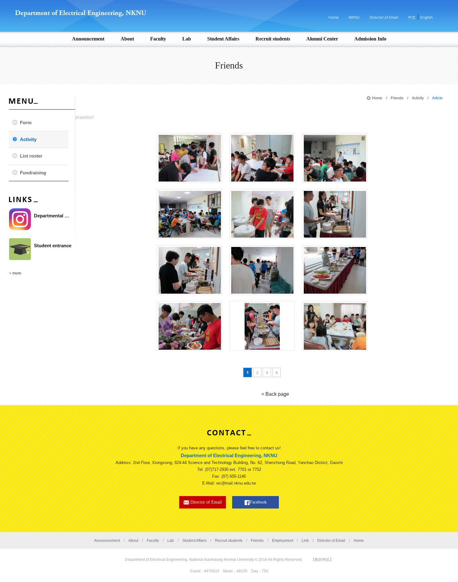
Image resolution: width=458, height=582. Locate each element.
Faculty (153, 540)
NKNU (354, 17)
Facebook (258, 502)
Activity (28, 139)
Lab (170, 540)
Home (333, 17)
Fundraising (33, 172)
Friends (397, 98)
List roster (31, 156)
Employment (282, 540)
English (426, 17)
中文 (412, 17)
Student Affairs (194, 540)
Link (305, 540)
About (133, 540)
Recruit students (228, 540)
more (16, 273)
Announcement (107, 540)
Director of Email (384, 17)
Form (25, 122)
